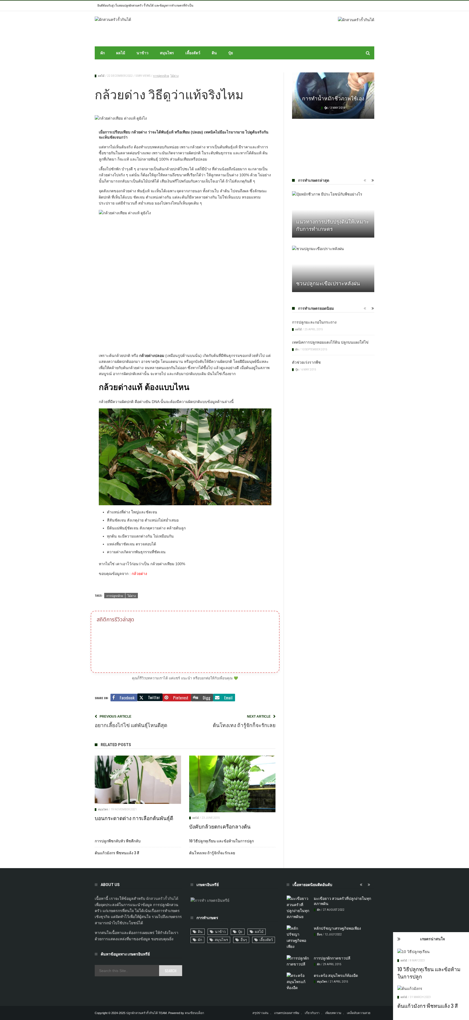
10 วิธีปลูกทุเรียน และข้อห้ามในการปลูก (429, 972)
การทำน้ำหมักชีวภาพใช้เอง (333, 98)
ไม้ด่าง (174, 75)
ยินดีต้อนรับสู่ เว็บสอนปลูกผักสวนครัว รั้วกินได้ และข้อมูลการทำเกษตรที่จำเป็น (145, 5)
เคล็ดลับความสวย (358, 1013)
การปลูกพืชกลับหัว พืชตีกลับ (118, 840)
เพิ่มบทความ (333, 1013)
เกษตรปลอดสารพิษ (286, 1013)
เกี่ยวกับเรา (312, 1013)
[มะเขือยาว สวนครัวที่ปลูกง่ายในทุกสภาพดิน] (298, 908)
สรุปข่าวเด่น (260, 1013)
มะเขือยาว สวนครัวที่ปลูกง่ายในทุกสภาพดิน (342, 900)
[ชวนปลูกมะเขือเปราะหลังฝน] (333, 269)
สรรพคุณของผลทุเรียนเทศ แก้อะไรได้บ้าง (333, 139)
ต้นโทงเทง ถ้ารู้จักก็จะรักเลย (212, 852)
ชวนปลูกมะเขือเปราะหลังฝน (328, 283)
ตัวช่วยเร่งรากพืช (306, 362)
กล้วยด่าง (139, 573)
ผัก (102, 53)
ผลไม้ (120, 53)
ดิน (214, 53)
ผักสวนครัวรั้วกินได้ (162, 898)
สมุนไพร (167, 53)
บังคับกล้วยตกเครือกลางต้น (220, 826)
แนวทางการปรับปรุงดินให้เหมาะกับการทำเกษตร (332, 224)
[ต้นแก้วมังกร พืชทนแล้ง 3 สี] (431, 988)
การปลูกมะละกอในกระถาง (314, 322)
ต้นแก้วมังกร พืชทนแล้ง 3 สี (427, 1005)
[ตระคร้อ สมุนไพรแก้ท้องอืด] (298, 982)
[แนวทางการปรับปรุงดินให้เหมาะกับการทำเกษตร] (333, 214)
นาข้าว (142, 53)
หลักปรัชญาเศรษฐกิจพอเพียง (337, 928)
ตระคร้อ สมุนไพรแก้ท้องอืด (336, 975)
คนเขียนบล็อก (194, 1013)
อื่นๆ (243, 940)
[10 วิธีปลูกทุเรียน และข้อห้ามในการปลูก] (431, 951)
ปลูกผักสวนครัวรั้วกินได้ (142, 1013)
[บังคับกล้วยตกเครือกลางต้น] (232, 784)
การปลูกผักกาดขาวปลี (332, 958)
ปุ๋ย (230, 53)
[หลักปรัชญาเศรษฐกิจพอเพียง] (298, 937)
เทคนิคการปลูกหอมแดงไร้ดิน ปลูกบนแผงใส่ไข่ (330, 342)
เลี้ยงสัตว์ (192, 53)
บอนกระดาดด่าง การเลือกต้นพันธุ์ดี (134, 817)
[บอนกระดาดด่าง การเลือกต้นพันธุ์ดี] (138, 780)
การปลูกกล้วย (161, 75)
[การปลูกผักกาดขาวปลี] (298, 961)
